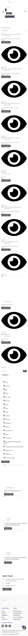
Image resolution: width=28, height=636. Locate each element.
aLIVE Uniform (7, 35)
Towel (8, 520)
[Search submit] (6, 10)
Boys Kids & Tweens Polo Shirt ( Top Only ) (10, 38)
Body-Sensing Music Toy (12, 491)
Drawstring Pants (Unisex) (7, 304)
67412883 (8, 583)
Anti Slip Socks (4, 339)
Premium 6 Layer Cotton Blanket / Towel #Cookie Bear (15, 558)
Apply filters (5, 461)
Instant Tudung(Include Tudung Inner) (9, 246)
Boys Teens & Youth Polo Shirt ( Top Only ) (10, 73)
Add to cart (7, 528)
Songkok (3, 177)
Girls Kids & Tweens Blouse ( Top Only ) (10, 107)
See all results (9, 16)
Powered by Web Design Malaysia (10, 634)
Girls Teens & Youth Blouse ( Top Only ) (9, 142)
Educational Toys (11, 487)
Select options (6, 42)
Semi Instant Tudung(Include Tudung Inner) (10, 211)
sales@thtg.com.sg (10, 585)
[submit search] (25, 371)
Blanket (8, 518)
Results (9, 13)
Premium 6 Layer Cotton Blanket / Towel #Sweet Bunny (15, 524)
